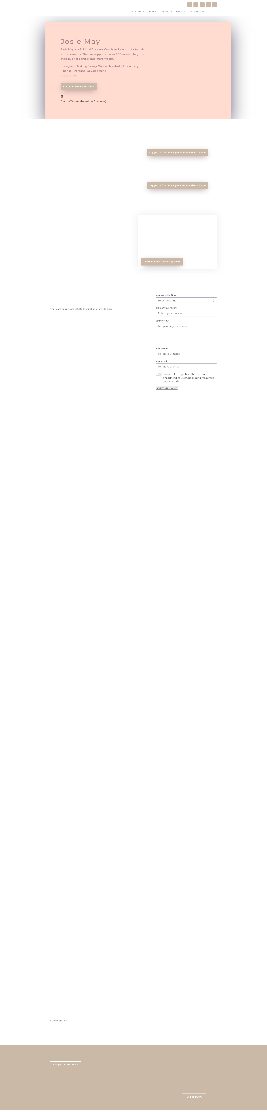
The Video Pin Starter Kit (71, 997)
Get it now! (194, 1097)
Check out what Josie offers (78, 87)
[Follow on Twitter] (214, 4)
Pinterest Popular (66, 802)
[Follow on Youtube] (202, 4)
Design (78, 611)
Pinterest (58, 806)
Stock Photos (90, 611)
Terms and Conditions (104, 1086)
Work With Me (197, 11)
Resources (167, 11)
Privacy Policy (100, 1080)
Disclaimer (99, 1091)
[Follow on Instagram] (195, 4)
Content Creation (63, 611)
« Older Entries (58, 1020)
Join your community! (65, 1064)
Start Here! (138, 11)
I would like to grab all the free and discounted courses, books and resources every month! (188, 378)
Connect (152, 11)
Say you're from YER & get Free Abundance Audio (177, 153)
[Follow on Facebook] (189, 4)
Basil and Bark (63, 607)
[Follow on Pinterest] (208, 4)
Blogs (179, 11)
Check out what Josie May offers (162, 262)
